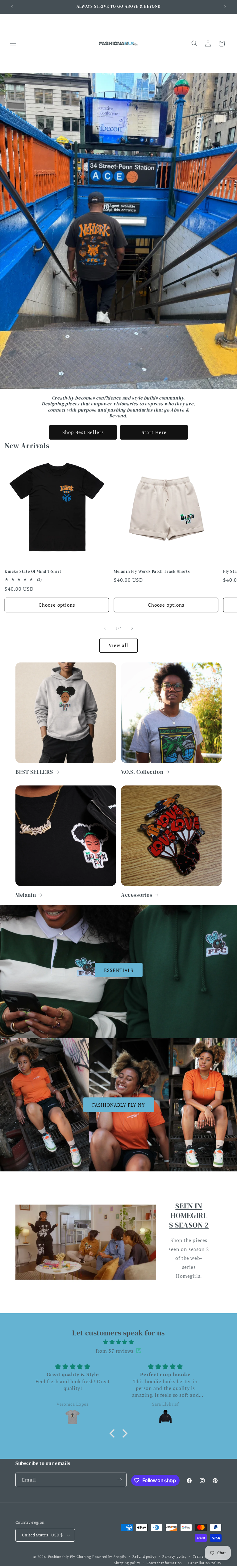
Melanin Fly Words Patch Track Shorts (152, 571)
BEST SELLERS (34, 771)
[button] (13, 43)
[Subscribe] (119, 1480)
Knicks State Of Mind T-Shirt (33, 571)
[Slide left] (105, 628)
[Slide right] (132, 628)
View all (118, 645)
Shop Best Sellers (83, 432)
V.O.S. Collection (142, 771)
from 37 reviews (115, 1350)
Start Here (154, 432)
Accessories (136, 894)
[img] (118, 1342)
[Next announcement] (225, 7)
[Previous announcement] (12, 7)
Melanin (25, 894)
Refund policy (144, 1556)
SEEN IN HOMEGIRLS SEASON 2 (189, 1215)
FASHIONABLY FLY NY (118, 1105)
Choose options (57, 605)
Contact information (164, 1563)
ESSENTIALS (118, 970)
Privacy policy (174, 1556)
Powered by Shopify (109, 1557)
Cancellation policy (205, 1563)
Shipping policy (127, 1563)
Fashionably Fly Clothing (69, 1557)
